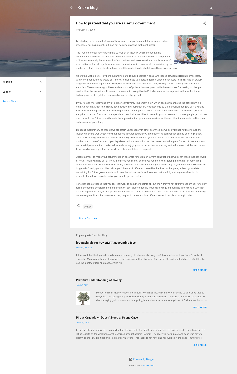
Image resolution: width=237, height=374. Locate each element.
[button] (205, 23)
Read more (200, 270)
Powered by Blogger (143, 359)
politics (88, 206)
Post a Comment (88, 218)
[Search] (211, 9)
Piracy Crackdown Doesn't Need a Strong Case (107, 317)
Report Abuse (10, 101)
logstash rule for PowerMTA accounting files (106, 242)
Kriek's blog (87, 7)
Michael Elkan (148, 366)
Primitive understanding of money (99, 280)
